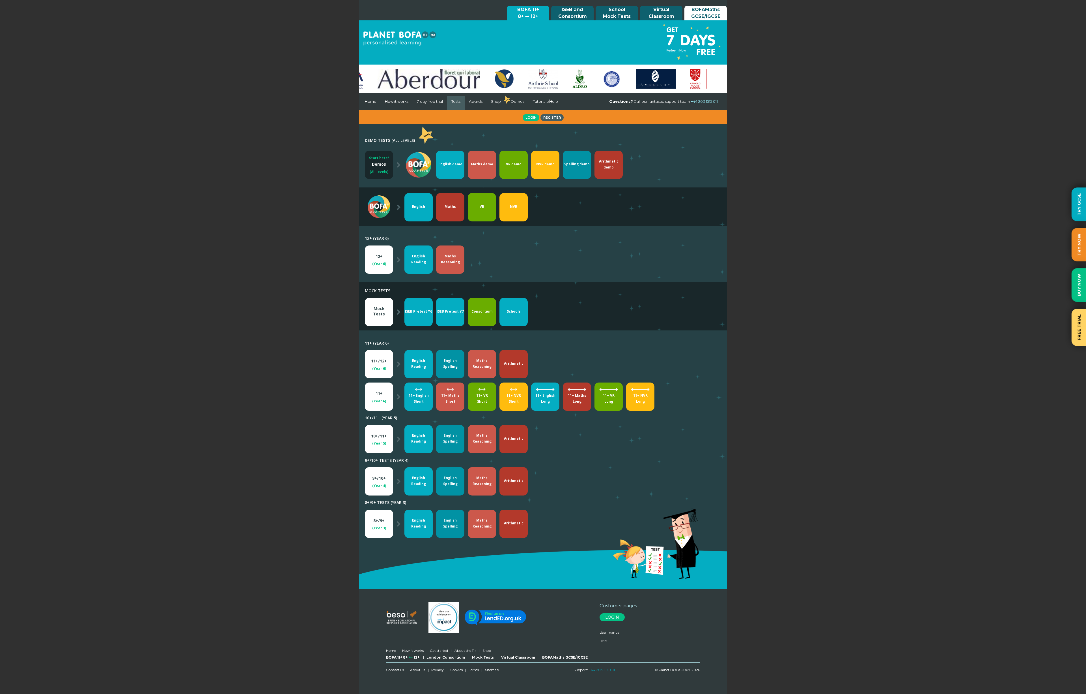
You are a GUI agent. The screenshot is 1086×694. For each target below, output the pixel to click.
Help (603, 641)
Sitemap (492, 670)
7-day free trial (430, 101)
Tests (455, 101)
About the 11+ (465, 650)
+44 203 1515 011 (602, 670)
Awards (475, 101)
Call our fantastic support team (663, 101)
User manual (610, 632)
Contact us (395, 670)
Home (370, 101)
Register (552, 117)
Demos (517, 101)
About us (417, 670)
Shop (496, 101)
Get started (439, 650)
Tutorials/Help (545, 101)
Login (530, 117)
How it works (396, 101)
